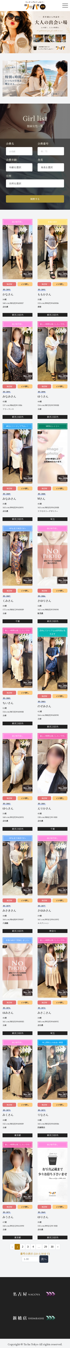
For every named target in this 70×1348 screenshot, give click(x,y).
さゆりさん (44, 600)
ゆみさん (8, 1012)
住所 (8, 176)
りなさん (43, 1114)
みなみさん (9, 396)
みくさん (8, 1114)
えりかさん (44, 808)
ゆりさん (43, 1217)
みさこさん (44, 1012)
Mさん (41, 498)
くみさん (8, 600)
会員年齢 (11, 160)
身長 (40, 160)
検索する (35, 199)
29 (45, 1246)
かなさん (8, 294)
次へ (44, 1259)
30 (52, 1246)
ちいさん (8, 703)
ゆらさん (8, 808)
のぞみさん (44, 706)
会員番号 (43, 144)
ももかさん (44, 294)
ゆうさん (43, 396)
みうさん (8, 1217)
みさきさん (9, 910)
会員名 (10, 144)
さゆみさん (44, 910)
